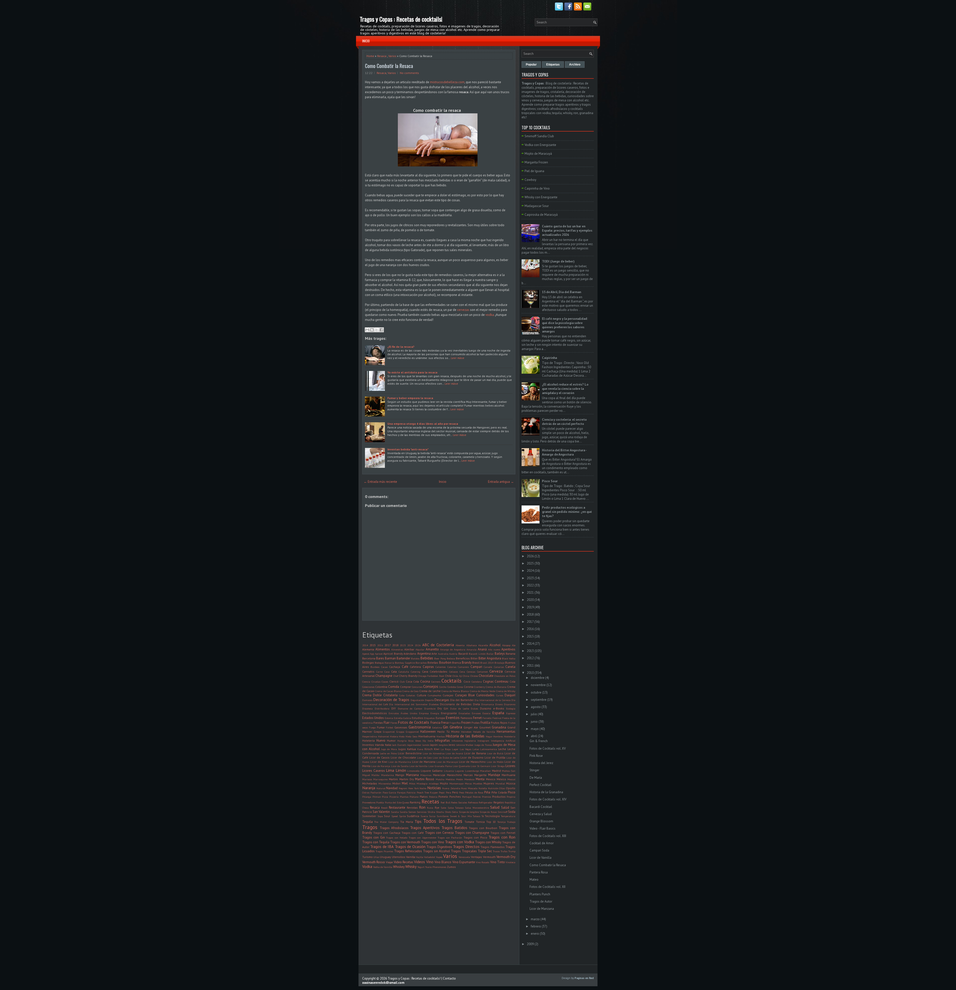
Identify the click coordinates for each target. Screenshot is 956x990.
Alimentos (382, 649)
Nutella (482, 788)
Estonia (389, 718)
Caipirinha (549, 358)
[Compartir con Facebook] (381, 329)
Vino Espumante (463, 862)
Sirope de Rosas (488, 812)
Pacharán (375, 792)
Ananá (482, 649)
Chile (448, 676)
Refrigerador (485, 802)
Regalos (498, 802)
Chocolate (486, 676)
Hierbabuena (426, 736)
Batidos (415, 658)
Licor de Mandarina (399, 762)
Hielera (394, 736)
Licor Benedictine (409, 753)
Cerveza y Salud (541, 814)
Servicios (421, 812)
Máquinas (425, 775)
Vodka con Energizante (540, 145)
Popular (531, 64)
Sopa (380, 816)
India (430, 740)
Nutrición (493, 788)
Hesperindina (369, 736)
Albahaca (471, 645)
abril (534, 736)
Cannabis (368, 671)
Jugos (402, 749)
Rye (437, 807)
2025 (530, 563)
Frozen (466, 722)
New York (413, 788)
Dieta (476, 704)
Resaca (381, 56)
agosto (536, 707)
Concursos (417, 687)
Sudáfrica (413, 816)
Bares (380, 658)
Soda (511, 812)
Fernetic (487, 718)
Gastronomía (420, 726)
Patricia (411, 792)
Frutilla (485, 722)
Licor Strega (498, 766)
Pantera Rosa (539, 872)
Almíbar (409, 649)
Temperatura (508, 816)
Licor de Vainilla (418, 766)
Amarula (472, 649)
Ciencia (366, 681)
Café (405, 667)
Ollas (502, 788)
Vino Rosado (482, 862)
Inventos (368, 745)
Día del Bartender (462, 700)
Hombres (498, 736)
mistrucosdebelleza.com (447, 82)
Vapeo (439, 857)
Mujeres (488, 783)
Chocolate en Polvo (504, 676)
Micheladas (369, 783)
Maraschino (454, 775)
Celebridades (438, 671)
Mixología (422, 783)
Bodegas (368, 662)
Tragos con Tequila (375, 842)
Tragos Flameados (492, 847)
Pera (448, 792)
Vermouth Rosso (373, 862)
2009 (530, 944)
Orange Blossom (541, 821)
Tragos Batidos (454, 827)
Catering (415, 671)
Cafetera (415, 667)
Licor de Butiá (495, 753)
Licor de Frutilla (494, 757)
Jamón (425, 745)
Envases (476, 713)
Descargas (441, 700)
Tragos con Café (413, 833)
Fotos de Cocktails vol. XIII (548, 836)
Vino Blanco (442, 862)
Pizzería (394, 796)
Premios (486, 796)
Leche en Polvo (388, 753)
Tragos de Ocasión (410, 846)
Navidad (392, 788)
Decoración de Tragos (391, 699)
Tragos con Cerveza (439, 833)
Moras (468, 783)
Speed (394, 816)
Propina (511, 796)
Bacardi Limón (477, 653)
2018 (395, 645)
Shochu (440, 812)
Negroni (403, 788)
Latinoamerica (488, 749)
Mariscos (367, 779)
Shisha (431, 812)
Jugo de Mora (389, 749)
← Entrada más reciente (380, 482)
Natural (380, 788)
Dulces (474, 708)
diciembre (537, 678)
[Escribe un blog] (371, 329)
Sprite (402, 816)
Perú (455, 792)
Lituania (449, 771)
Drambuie (429, 708)
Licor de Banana (475, 753)
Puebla (380, 802)
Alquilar (420, 649)
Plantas (404, 796)
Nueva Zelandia (451, 788)
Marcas (468, 775)
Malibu (375, 775)
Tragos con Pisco (475, 837)
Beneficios (463, 658)
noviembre (538, 685)
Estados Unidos (373, 718)
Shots (448, 812)
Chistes (474, 676)
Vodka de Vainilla (382, 867)
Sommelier (369, 816)
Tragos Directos (466, 846)
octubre (536, 692)
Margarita (480, 775)
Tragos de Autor (541, 901)
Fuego (372, 727)
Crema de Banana (496, 687)
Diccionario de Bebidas (456, 704)
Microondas (384, 783)
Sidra (455, 812)
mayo (535, 729)
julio (534, 714)
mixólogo (434, 783)
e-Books (498, 708)
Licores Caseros (373, 771)
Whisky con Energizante (541, 197)
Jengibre (443, 745)
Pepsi (442, 792)
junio (534, 721)
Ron (422, 807)
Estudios (417, 718)
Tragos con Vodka (459, 841)
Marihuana (508, 775)
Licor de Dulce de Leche (446, 757)
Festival (496, 718)
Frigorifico (455, 722)
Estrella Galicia (402, 718)
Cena (462, 671)
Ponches (455, 796)
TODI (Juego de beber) (558, 261)
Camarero (463, 667)
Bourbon (445, 662)
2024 (410, 645)
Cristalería (390, 695)
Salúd (505, 807)
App (372, 653)
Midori (396, 783)
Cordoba (451, 687)
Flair (387, 722)
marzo (535, 919)
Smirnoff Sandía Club (539, 136)
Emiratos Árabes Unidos (403, 713)
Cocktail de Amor (542, 843)
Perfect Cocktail (540, 785)
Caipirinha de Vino (537, 188)
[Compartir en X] (376, 329)
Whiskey (399, 867)
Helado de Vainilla (484, 731)
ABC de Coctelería (438, 644)
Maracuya (439, 775)
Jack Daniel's (399, 745)
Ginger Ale (471, 727)
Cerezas (471, 671)
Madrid (496, 771)
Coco (467, 681)
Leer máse (457, 358)
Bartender (403, 658)
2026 (418, 645)
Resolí (384, 807)
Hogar (489, 736)
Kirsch (428, 749)
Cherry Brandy (408, 676)
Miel (405, 783)
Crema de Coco (410, 691)
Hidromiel (383, 736)
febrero (536, 926)
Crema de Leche (429, 691)
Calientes (440, 667)
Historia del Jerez (541, 763)
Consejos (430, 686)
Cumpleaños (434, 695)
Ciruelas (375, 681)
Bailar (490, 653)
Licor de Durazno (471, 757)
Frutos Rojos (499, 722)
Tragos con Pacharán (450, 837)
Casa (387, 671)
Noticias (434, 787)
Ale (513, 645)
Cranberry (479, 687)
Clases (384, 681)
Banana (510, 653)
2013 (530, 651)
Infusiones (457, 740)
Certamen (482, 671)
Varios (392, 56)
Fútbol (389, 727)
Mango (399, 775)
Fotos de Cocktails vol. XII (547, 887)
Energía (434, 713)
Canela (510, 667)
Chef (395, 676)
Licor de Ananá (454, 753)
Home (370, 56)
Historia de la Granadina (546, 792)
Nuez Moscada (469, 788)
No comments (409, 73)
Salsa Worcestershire (477, 807)
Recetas (430, 801)
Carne (379, 671)
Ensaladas (464, 713)
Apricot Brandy (393, 653)
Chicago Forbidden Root (431, 676)
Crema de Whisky (505, 691)
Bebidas (426, 657)
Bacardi (463, 653)
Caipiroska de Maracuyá (541, 214)
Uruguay (385, 857)
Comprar (405, 687)
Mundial (500, 783)
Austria (453, 653)
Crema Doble (372, 695)
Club (402, 681)
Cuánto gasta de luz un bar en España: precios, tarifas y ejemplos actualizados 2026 (567, 230)
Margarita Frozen (536, 162)
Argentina (424, 653)
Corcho (442, 687)
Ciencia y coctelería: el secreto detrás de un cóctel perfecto (564, 422)
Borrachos (421, 662)
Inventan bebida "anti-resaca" (407, 449)
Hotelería (368, 740)
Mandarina (387, 775)
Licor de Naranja (380, 766)
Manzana (412, 775)
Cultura (421, 695)
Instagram (483, 740)
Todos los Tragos (442, 821)
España (498, 712)
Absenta (460, 645)
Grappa (400, 731)
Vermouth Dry (505, 857)
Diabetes (434, 704)
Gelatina (437, 727)
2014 (365, 645)
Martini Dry (406, 779)
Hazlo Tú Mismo (448, 731)
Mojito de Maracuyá (538, 153)
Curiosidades (485, 695)
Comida (393, 687)
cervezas (463, 310)
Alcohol (495, 645)
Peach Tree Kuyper (427, 792)
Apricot (379, 653)
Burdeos (374, 667)
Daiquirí (510, 695)
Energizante (449, 713)
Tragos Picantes (384, 851)
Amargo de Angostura (452, 649)
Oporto (510, 788)
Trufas (504, 851)
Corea (460, 687)
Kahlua (411, 749)
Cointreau (501, 681)
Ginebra (456, 726)
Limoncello (413, 771)
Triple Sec (485, 851)
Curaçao (448, 695)
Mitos (412, 783)
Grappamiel (412, 731)
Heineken (466, 731)
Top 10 (491, 822)
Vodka (367, 866)
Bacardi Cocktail (541, 807)
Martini (393, 779)
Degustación (417, 700)
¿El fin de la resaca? (400, 347)
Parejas (401, 792)
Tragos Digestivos (439, 847)
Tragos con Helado (396, 837)
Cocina (425, 681)
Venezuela (464, 857)
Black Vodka (508, 658)
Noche (422, 788)
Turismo (367, 857)
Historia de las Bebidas (465, 735)
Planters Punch (540, 894)
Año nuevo (494, 649)
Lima (390, 770)
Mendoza (469, 779)
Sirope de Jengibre (469, 812)
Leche (502, 749)
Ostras (365, 792)
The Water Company (386, 822)
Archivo (574, 64)
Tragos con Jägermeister (422, 837)
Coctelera (477, 681)
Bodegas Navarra (384, 662)
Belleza (451, 658)
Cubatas (410, 695)
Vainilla (410, 857)
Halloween (428, 731)
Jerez (452, 745)
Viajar (389, 862)
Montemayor (456, 783)
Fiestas (378, 722)
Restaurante (397, 807)
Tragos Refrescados (408, 851)
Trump (511, 851)
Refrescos (473, 802)
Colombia (381, 687)
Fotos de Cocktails (413, 722)
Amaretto (432, 649)
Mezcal (511, 779)
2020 (530, 600)
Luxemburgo (472, 771)
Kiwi (436, 749)
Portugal (467, 796)
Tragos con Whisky (488, 842)
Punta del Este (393, 802)
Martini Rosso (424, 779)
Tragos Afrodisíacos (394, 828)
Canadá (488, 667)
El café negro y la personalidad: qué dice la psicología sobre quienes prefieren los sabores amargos (565, 325)
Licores (510, 766)
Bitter (474, 658)
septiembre (538, 700)
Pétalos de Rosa (474, 792)
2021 (530, 592)
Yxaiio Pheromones (435, 867)
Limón (401, 770)
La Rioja (446, 749)
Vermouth (489, 857)
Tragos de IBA (382, 846)
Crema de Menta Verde (482, 691)
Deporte (429, 700)
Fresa (445, 722)
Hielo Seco (411, 736)
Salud (494, 807)
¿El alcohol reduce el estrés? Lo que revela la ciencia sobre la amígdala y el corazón (565, 388)
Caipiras (428, 667)
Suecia (424, 816)
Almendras (397, 649)
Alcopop (506, 645)
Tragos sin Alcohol (436, 851)
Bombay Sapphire (405, 662)
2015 (373, 645)
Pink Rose (536, 756)
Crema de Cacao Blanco (388, 691)
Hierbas (440, 736)
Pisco (511, 792)
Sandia (395, 812)
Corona (468, 687)
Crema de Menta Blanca (455, 691)
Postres (477, 796)
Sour (387, 816)
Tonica (480, 822)
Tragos (369, 827)
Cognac (488, 681)
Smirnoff (502, 812)
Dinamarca (487, 704)
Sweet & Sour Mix (461, 816)
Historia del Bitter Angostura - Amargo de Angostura (564, 452)
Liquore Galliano (432, 771)
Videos (419, 861)
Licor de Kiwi (379, 762)
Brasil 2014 (487, 662)
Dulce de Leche (459, 708)
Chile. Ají (457, 676)
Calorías (451, 667)
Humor (391, 740)
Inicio (366, 40)
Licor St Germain (480, 766)
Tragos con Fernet (502, 833)
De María (536, 778)
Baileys (500, 653)
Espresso (510, 713)
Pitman (376, 796)
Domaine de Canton (410, 708)
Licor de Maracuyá (447, 762)
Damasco (367, 700)
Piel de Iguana (534, 171)
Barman (390, 658)
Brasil (475, 662)
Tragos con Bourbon (483, 828)
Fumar (381, 727)
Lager (455, 749)
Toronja (501, 822)
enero (535, 933)
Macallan (485, 771)
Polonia (433, 796)
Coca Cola (412, 681)
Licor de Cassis (379, 757)
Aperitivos (508, 649)
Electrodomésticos (374, 713)
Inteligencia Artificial (503, 740)
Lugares (459, 771)
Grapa (377, 731)
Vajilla (419, 857)
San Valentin (381, 812)
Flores (393, 722)
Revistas (412, 807)
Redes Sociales (459, 802)
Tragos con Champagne (472, 833)
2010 (530, 673)
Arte (434, 653)
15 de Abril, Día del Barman (561, 292)
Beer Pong (440, 658)
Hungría (402, 740)
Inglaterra (470, 740)
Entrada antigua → (501, 482)
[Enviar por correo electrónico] (367, 329)
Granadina (499, 727)
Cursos (499, 695)
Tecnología (492, 816)
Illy (424, 740)
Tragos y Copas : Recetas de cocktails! (401, 18)
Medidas (450, 779)
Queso (405, 802)
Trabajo (511, 822)
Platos (424, 796)
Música (510, 783)
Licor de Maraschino (472, 762)
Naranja (368, 787)
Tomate (469, 822)
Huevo (380, 740)
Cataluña (404, 671)
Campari (476, 667)
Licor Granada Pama (440, 766)
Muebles (477, 783)
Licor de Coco (424, 757)
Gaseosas (400, 727)
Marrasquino (380, 779)
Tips (418, 821)
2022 (530, 585)
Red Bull (445, 802)
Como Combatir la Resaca (389, 65)
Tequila (367, 822)
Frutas (476, 722)
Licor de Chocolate (403, 757)
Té (482, 816)
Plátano (414, 796)
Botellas (432, 662)
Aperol (365, 653)
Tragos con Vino (432, 842)
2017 (388, 645)
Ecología (510, 708)
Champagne (383, 676)
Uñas (376, 857)
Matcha (440, 779)
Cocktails (451, 680)
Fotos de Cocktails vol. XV (548, 748)
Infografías (442, 740)
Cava (425, 671)
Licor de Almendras (434, 753)
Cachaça (394, 667)
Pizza (385, 796)
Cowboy (530, 180)
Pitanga (366, 796)
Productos (499, 796)
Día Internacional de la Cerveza (493, 700)
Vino (429, 861)
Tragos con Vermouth (405, 842)
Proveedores (368, 802)
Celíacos (453, 671)
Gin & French (539, 741)
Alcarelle (483, 645)
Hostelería (509, 736)
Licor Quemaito (461, 766)
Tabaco (476, 816)
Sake (443, 807)
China (466, 676)
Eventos (453, 717)
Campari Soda (539, 850)
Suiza (432, 816)
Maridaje (494, 775)
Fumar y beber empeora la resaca (410, 398)
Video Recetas (403, 862)
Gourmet (485, 727)
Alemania (368, 649)
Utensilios (398, 857)
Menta (480, 779)
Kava (420, 749)
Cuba (402, 695)
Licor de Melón (495, 762)
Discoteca (367, 708)
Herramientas (506, 731)
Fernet (477, 718)
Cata (394, 671)
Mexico (490, 779)
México (501, 779)
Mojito (444, 783)
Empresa (424, 713)
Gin (445, 726)
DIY (393, 708)
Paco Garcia (389, 792)
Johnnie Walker (465, 745)
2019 (530, 607)
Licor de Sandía (400, 766)
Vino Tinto (497, 862)
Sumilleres (443, 816)
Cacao (384, 667)
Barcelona (368, 658)
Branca (456, 662)
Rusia (430, 807)
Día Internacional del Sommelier (408, 704)
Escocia (486, 713)
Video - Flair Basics (542, 828)
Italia (388, 745)
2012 (530, 658)
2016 (380, 645)
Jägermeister (414, 745)
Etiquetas (429, 718)
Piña (487, 792)
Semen (412, 812)
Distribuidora (382, 708)
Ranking (415, 802)
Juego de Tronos (483, 745)
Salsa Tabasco (456, 807)
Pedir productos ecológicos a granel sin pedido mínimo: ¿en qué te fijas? (567, 511)
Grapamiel (389, 731)
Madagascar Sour (537, 206)
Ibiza (411, 740)
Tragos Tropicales (464, 851)
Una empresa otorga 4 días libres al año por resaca (422, 423)
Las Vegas (465, 749)
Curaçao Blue (465, 695)
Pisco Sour (550, 481)
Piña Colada (499, 792)
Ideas (418, 740)
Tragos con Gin (373, 837)
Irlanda (379, 745)
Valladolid (429, 857)
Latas (476, 749)
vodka (489, 315)
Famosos (466, 718)
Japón (434, 745)
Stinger (534, 770)
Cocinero (435, 681)
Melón (459, 779)
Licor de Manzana (424, 762)
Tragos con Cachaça (386, 833)
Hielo (402, 736)
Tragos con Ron (501, 837)
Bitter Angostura (489, 658)
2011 (530, 665)
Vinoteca (510, 862)
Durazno (485, 708)
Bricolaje (499, 662)
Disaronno (509, 704)
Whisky (411, 866)
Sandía (404, 812)
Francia (435, 722)
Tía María (406, 822)
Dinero (499, 704)
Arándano (410, 653)
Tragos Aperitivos (425, 827)
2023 (403, 645)
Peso (461, 792)
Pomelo (443, 796)
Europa (440, 718)
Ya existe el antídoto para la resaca (412, 372)
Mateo (534, 879)
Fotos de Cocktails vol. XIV (548, 799)
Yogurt (421, 867)
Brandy (467, 662)
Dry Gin (442, 708)
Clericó (394, 681)
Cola (512, 681)
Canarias (499, 667)
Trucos (496, 851)
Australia (443, 653)
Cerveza (496, 671)
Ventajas (476, 857)
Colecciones (368, 687)
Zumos (451, 867)
